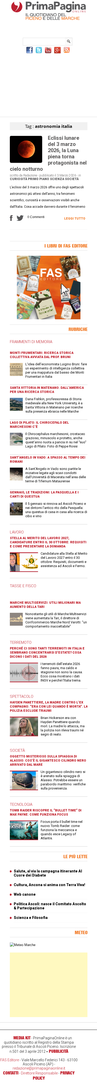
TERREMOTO (21, 642)
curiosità (18, 179)
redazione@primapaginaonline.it (39, 1068)
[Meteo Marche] (22, 945)
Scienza (57, 179)
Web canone (25, 894)
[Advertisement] (48, 84)
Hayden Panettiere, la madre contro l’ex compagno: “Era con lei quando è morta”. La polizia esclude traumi (49, 707)
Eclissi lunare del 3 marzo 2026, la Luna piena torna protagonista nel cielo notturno (48, 153)
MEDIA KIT (22, 1037)
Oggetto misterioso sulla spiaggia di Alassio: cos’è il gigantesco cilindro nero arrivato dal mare (48, 760)
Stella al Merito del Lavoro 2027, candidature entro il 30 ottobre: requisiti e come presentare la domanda (48, 542)
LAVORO (17, 532)
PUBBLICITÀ (58, 1051)
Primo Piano (38, 179)
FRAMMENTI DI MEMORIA (31, 341)
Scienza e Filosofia (31, 918)
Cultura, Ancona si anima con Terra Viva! (49, 885)
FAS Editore (9, 1060)
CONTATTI (10, 1072)
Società (72, 179)
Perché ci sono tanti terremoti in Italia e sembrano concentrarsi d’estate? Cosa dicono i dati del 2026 (47, 653)
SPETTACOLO (21, 696)
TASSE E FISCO (23, 586)
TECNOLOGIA (21, 804)
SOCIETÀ (17, 750)
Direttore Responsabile (39, 1073)
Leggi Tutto (74, 218)
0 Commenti (35, 217)
